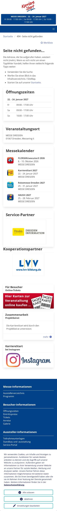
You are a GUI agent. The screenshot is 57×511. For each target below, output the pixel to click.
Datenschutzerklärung (14, 485)
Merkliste (48, 42)
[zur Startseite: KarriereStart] (28, 6)
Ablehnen (28, 499)
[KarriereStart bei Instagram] (28, 359)
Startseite (8, 36)
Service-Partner (20, 214)
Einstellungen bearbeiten (28, 506)
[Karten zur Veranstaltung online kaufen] (28, 300)
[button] (53, 29)
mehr (46, 336)
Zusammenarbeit (16, 314)
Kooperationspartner (22, 248)
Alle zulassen (28, 492)
